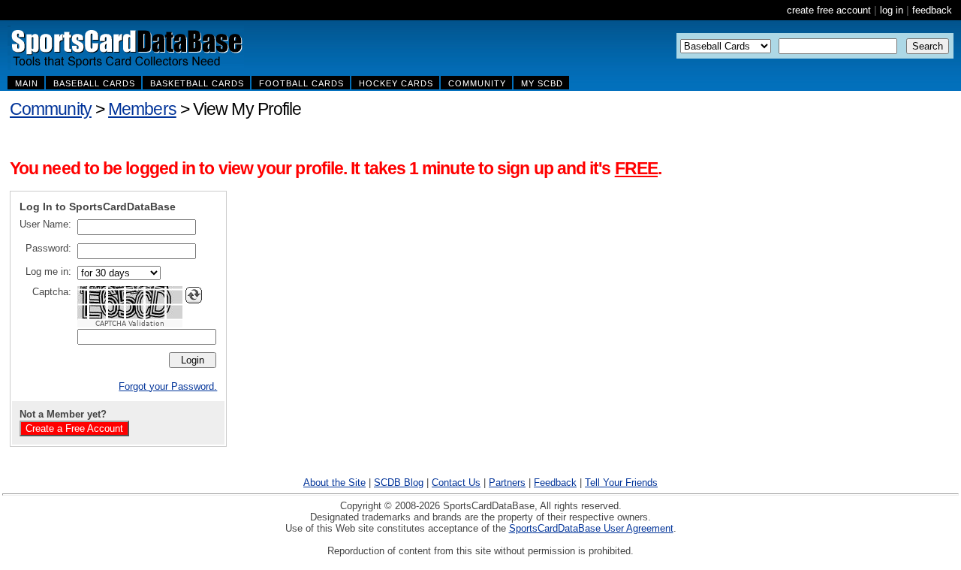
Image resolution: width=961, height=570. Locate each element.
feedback (932, 10)
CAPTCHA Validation (129, 323)
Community (51, 109)
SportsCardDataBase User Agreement (591, 528)
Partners (507, 482)
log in (891, 10)
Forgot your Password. (168, 386)
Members (142, 109)
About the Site (334, 482)
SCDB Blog (398, 482)
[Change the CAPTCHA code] (193, 295)
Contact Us (456, 482)
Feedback (555, 482)
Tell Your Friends (621, 482)
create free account (829, 10)
